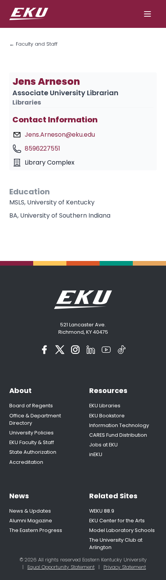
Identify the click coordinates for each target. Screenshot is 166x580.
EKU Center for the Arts (117, 520)
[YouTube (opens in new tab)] (106, 349)
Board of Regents (31, 405)
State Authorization (32, 452)
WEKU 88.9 (101, 511)
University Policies (31, 432)
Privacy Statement (124, 567)
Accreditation (26, 462)
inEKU (95, 454)
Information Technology (119, 425)
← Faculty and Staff (33, 44)
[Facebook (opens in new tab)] (44, 349)
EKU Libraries (104, 405)
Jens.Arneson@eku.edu (60, 134)
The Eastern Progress (35, 530)
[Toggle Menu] (147, 14)
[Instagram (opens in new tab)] (75, 349)
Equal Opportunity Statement (61, 567)
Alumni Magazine (30, 520)
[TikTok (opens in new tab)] (121, 349)
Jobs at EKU (103, 444)
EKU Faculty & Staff (31, 442)
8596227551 (42, 148)
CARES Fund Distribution (118, 435)
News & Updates (30, 511)
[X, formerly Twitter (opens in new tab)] (59, 349)
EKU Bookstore (107, 415)
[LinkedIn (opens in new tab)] (90, 349)
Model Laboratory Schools (122, 530)
